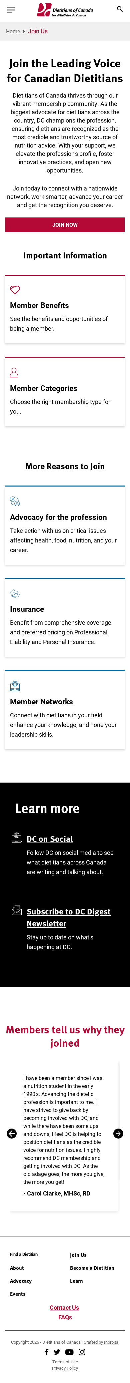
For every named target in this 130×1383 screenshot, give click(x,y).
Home (13, 31)
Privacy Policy (65, 1368)
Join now (65, 224)
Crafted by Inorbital (101, 1342)
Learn (76, 1281)
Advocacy (21, 1281)
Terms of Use (65, 1362)
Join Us (78, 1255)
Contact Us (64, 1307)
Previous (12, 1134)
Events (18, 1294)
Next (118, 1134)
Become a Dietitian (92, 1268)
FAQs (65, 1317)
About (17, 1268)
